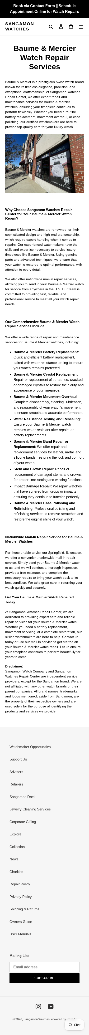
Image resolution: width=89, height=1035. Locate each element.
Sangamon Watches (19, 26)
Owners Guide (20, 922)
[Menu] (81, 26)
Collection (17, 847)
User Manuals (20, 934)
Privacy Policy (20, 897)
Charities (16, 872)
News (14, 859)
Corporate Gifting (22, 822)
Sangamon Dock (22, 797)
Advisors (16, 772)
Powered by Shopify (63, 1019)
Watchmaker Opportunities (30, 747)
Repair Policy (19, 884)
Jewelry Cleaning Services (30, 809)
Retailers (16, 784)
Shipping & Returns (24, 909)
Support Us (18, 759)
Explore (15, 834)
